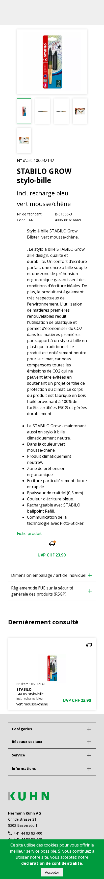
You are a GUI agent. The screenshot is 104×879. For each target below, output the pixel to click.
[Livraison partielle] (52, 544)
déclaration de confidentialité (51, 863)
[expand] (89, 729)
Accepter (52, 872)
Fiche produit (29, 533)
